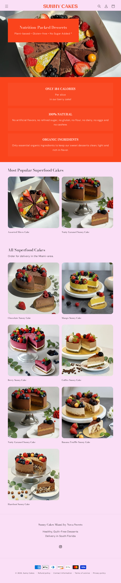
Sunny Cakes (29, 573)
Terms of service (82, 573)
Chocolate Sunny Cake (19, 318)
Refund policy (44, 573)
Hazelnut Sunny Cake (19, 504)
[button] (6, 6)
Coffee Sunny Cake (71, 380)
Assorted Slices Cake (18, 232)
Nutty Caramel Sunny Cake (75, 232)
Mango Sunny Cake (71, 318)
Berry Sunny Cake (17, 380)
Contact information (62, 573)
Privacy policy (99, 573)
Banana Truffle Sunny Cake (76, 442)
